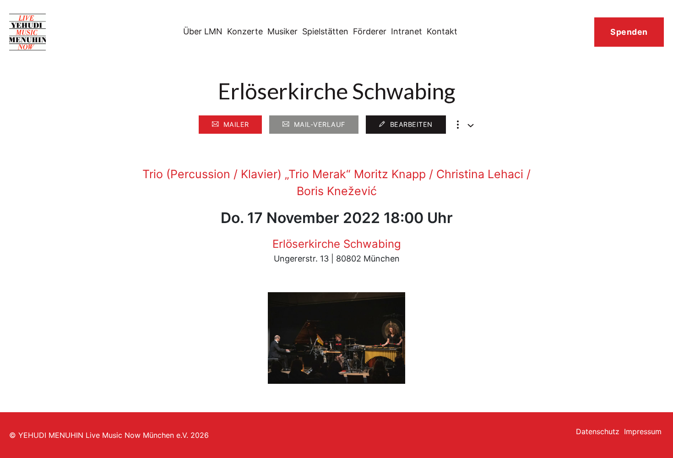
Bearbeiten (411, 124)
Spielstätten (325, 31)
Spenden (629, 32)
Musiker (282, 31)
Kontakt (442, 31)
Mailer (236, 124)
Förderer (369, 31)
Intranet (406, 31)
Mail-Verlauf (319, 124)
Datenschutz (597, 431)
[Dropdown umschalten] (470, 125)
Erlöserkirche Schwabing (336, 244)
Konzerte (245, 31)
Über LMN (203, 31)
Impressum (643, 431)
